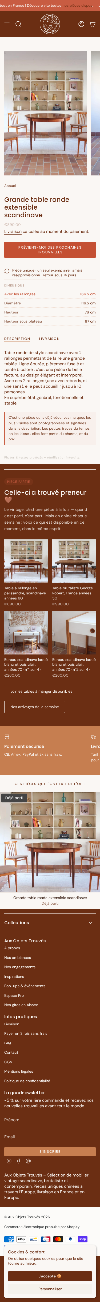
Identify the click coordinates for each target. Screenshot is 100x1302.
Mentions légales (18, 1071)
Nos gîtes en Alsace (21, 1004)
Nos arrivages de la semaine (34, 706)
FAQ (7, 1043)
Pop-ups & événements (24, 985)
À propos (12, 948)
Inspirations (14, 976)
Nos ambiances (17, 957)
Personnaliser (50, 1289)
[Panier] (92, 24)
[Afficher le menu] (7, 24)
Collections (16, 923)
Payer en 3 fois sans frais (25, 1033)
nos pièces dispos (67, 5)
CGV (8, 1062)
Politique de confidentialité (27, 1081)
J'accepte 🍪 (50, 1276)
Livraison (13, 231)
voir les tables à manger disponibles (41, 691)
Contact (11, 1052)
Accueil (10, 185)
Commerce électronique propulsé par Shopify (41, 1227)
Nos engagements (19, 966)
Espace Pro (14, 995)
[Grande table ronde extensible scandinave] (50, 842)
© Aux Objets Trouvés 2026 (27, 1217)
